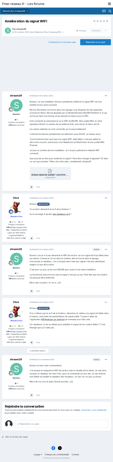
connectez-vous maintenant (93, 410)
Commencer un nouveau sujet (62, 42)
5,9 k (13, 222)
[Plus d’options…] (106, 95)
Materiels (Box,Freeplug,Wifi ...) (49, 32)
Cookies (75, 454)
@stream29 (43, 204)
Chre (16, 197)
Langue (37, 454)
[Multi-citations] (31, 187)
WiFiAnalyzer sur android (52, 319)
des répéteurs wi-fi (61, 214)
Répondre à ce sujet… (30, 424)
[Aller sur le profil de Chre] (16, 207)
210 (21, 222)
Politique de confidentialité (57, 454)
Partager (82, 30)
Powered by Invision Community (56, 458)
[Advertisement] (56, 69)
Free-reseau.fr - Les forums (23, 4)
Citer (38, 187)
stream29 (21, 29)
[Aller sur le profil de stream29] (8, 31)
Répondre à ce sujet (95, 42)
